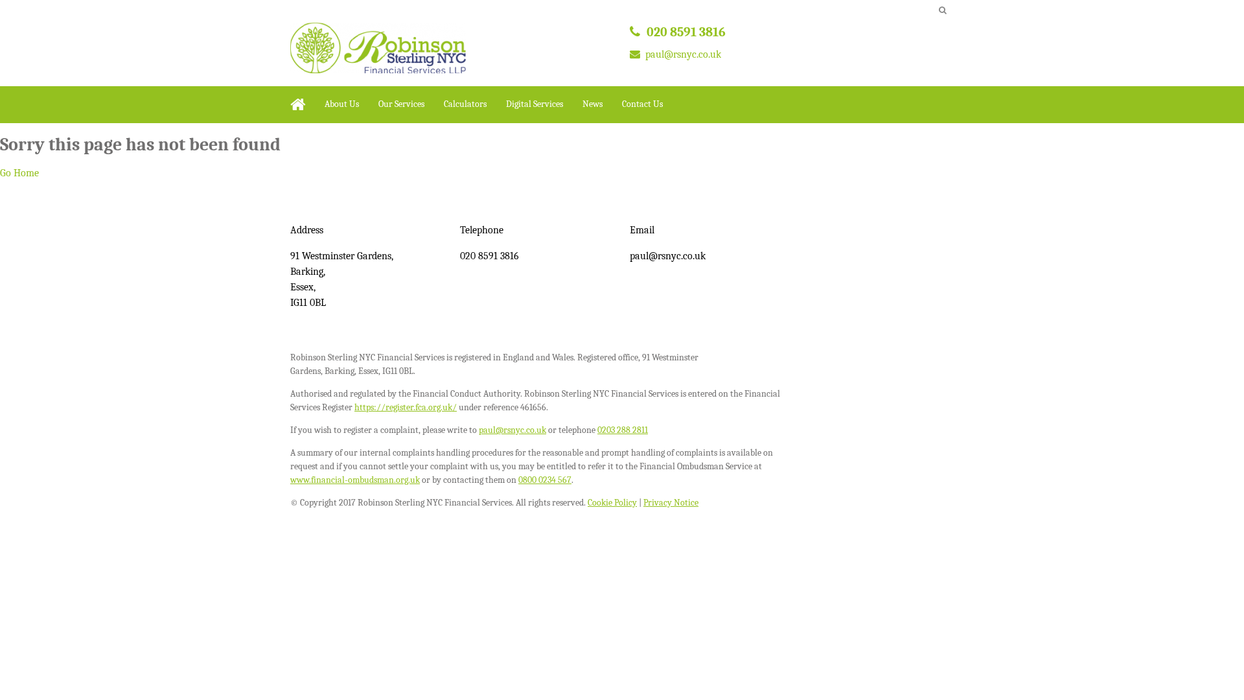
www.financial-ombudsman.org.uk (355, 479)
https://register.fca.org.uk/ (405, 407)
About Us (342, 104)
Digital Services (534, 104)
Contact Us (642, 104)
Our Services (401, 104)
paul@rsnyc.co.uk (683, 54)
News (592, 104)
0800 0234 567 (544, 479)
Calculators (465, 104)
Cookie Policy (612, 502)
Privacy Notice (670, 502)
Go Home (19, 173)
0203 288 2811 (622, 430)
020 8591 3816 (686, 32)
